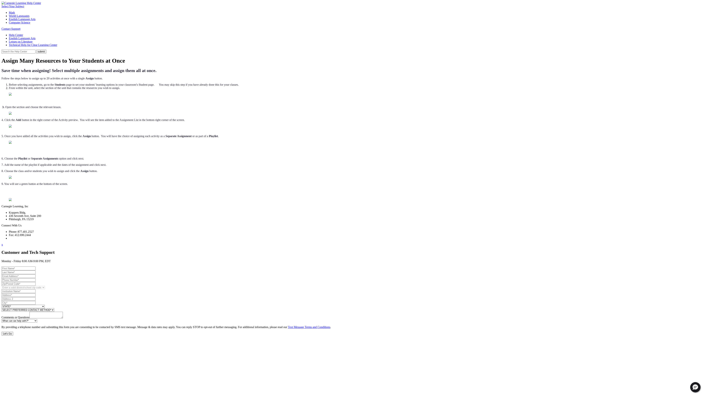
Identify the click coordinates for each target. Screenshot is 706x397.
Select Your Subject (12, 6)
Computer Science (19, 22)
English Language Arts (22, 19)
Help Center (16, 35)
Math (12, 12)
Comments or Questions (15, 317)
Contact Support (10, 28)
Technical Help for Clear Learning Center (33, 45)
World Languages (19, 15)
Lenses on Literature (21, 41)
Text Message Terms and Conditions (309, 327)
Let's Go (7, 333)
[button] (695, 387)
